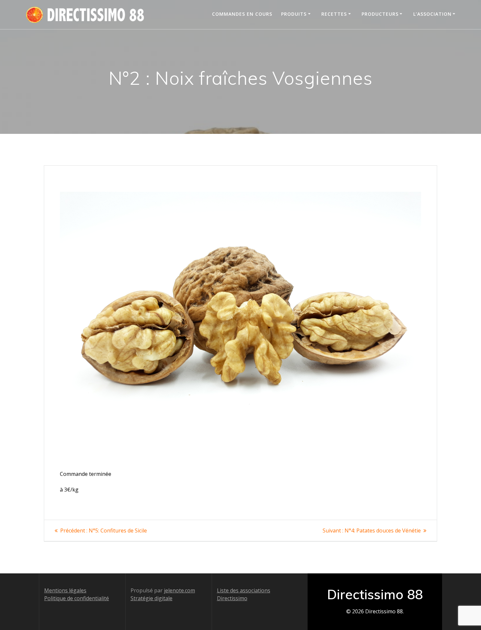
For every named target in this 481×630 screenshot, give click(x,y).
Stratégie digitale (151, 598)
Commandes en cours (242, 14)
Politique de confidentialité (76, 598)
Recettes (334, 14)
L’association (432, 14)
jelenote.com (179, 590)
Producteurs (380, 14)
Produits (294, 14)
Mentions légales (65, 590)
